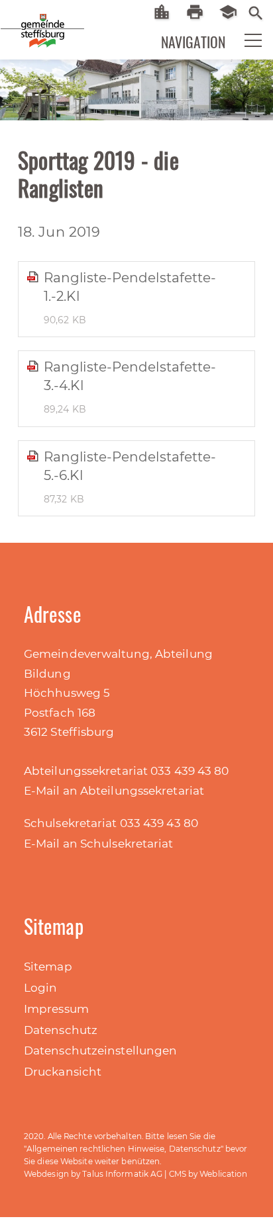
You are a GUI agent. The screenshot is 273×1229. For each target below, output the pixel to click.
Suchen (255, 11)
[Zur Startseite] (20, 20)
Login (41, 987)
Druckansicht (62, 1071)
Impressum (56, 1008)
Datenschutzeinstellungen (100, 1050)
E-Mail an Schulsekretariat (99, 843)
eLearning (233, 12)
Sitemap (48, 966)
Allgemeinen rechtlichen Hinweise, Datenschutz (124, 1149)
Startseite (166, 12)
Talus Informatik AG (122, 1174)
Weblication (223, 1174)
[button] (244, 43)
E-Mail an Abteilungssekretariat (114, 790)
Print (200, 12)
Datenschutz (60, 1030)
